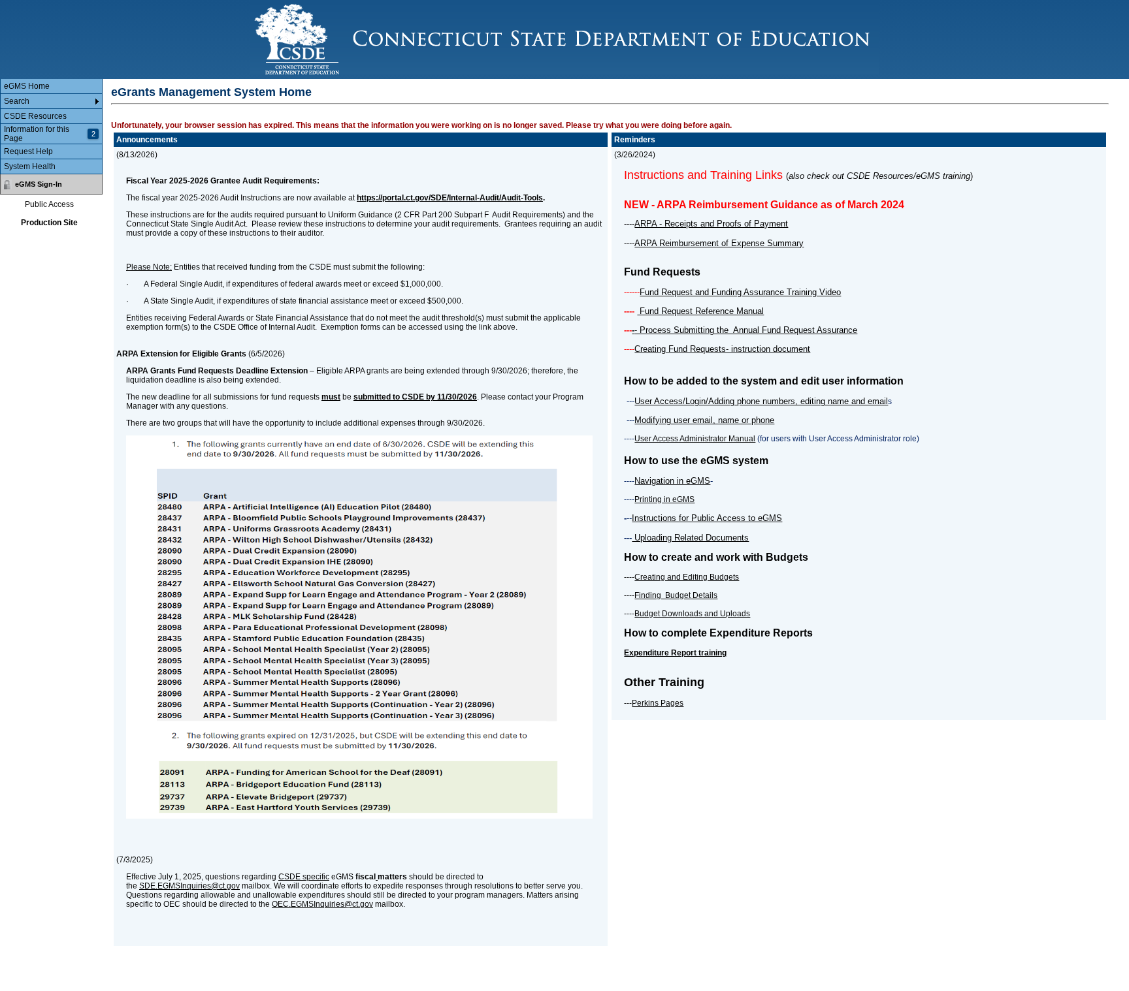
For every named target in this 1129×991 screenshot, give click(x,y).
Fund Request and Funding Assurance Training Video (740, 292)
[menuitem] (51, 86)
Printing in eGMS (664, 499)
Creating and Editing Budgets (686, 577)
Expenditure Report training (675, 652)
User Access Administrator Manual (694, 438)
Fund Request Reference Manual (700, 311)
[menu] (51, 126)
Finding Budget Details (675, 595)
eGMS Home (27, 86)
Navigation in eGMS (672, 481)
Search (16, 101)
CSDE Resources (35, 116)
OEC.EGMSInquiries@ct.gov (322, 904)
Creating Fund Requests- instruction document (722, 349)
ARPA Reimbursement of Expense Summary (719, 243)
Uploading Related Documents (690, 538)
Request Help (28, 151)
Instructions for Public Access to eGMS (707, 518)
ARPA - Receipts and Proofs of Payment (711, 223)
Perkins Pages (657, 703)
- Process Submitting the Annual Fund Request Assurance (745, 330)
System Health (30, 166)
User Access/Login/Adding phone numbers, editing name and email (761, 401)
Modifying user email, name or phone (704, 420)
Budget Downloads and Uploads (692, 613)
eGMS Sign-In (38, 184)
